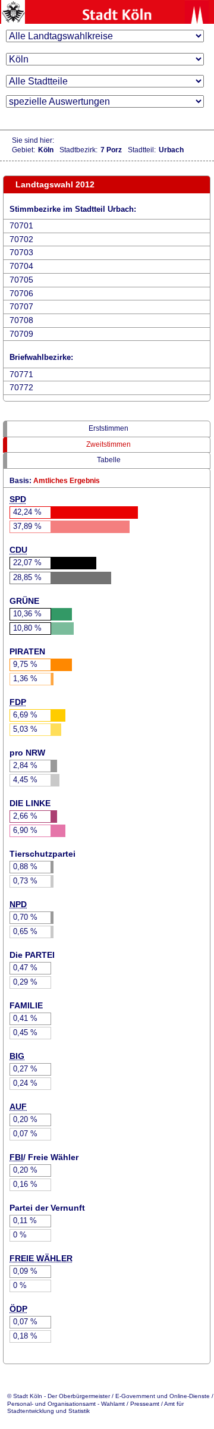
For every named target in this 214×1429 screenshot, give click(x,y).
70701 (21, 225)
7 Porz (111, 150)
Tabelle (109, 460)
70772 (21, 387)
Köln (46, 150)
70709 (21, 334)
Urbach (171, 150)
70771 (21, 374)
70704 (21, 266)
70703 (21, 252)
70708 (21, 320)
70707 (21, 306)
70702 (21, 239)
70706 (21, 293)
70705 (21, 279)
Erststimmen (108, 428)
